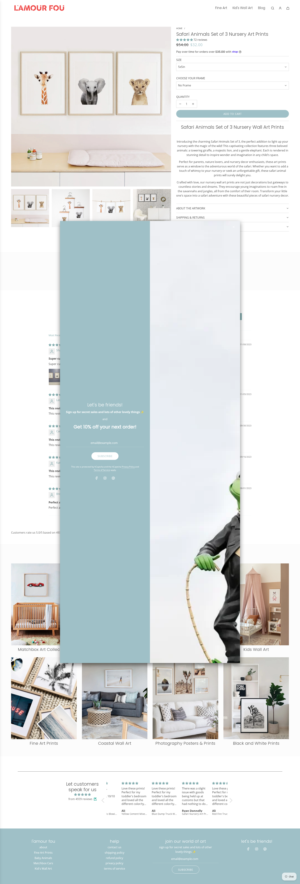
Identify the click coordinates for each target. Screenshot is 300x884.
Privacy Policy (128, 466)
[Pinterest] (113, 478)
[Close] (233, 227)
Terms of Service (102, 470)
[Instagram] (105, 478)
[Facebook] (97, 478)
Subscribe (105, 456)
